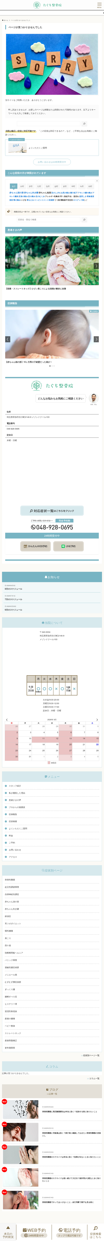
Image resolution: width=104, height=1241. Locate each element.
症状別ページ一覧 (91, 1055)
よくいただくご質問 (38, 147)
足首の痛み (23, 196)
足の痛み (31, 196)
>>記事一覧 (52, 1093)
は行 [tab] (56, 186)
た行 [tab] (39, 186)
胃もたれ (30, 200)
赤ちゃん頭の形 (16, 192)
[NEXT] (96, 719)
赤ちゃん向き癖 (31, 192)
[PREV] (7, 719)
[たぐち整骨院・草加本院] (47, 5)
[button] (7, 266)
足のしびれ (55, 192)
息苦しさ (82, 196)
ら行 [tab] (82, 186)
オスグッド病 (78, 200)
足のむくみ (40, 196)
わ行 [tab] (90, 186)
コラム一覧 (94, 1078)
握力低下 (73, 192)
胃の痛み (17, 200)
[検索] (84, 123)
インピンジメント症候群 (44, 200)
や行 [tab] (73, 186)
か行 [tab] (22, 186)
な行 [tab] (48, 186)
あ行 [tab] (13, 186)
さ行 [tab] (30, 186)
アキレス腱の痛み (85, 192)
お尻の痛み (65, 192)
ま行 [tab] (65, 186)
